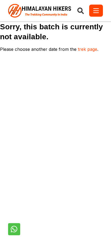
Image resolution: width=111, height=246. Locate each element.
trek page (87, 49)
